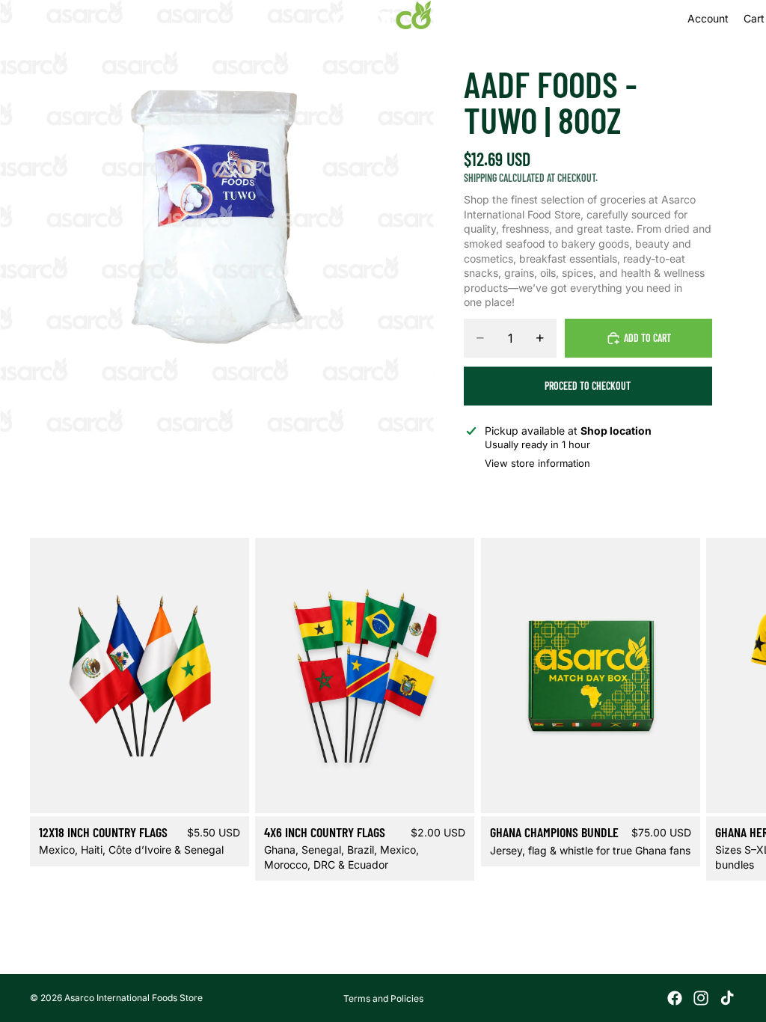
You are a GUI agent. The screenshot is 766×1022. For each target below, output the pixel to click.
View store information (537, 463)
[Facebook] (675, 998)
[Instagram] (701, 998)
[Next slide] (718, 710)
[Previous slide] (82, 675)
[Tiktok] (727, 998)
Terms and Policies (383, 998)
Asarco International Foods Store (133, 997)
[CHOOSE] (226, 790)
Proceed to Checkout (588, 385)
